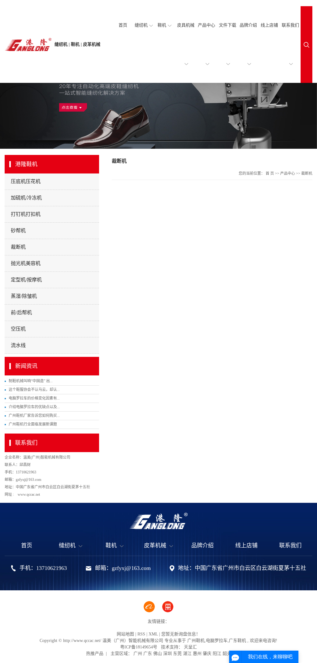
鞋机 (162, 25)
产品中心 (206, 25)
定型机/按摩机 (26, 279)
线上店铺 (269, 25)
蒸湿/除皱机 (24, 296)
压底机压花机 (26, 181)
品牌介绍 (248, 25)
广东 (147, 653)
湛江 (187, 653)
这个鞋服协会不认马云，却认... (34, 389)
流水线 (18, 345)
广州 (137, 653)
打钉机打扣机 (26, 214)
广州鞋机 (196, 640)
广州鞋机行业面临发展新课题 (33, 424)
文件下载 (227, 25)
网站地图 (125, 634)
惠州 (197, 653)
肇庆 (207, 653)
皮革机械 (155, 545)
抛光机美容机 (26, 263)
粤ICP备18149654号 (138, 647)
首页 (123, 25)
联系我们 (290, 25)
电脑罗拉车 (217, 640)
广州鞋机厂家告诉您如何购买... (34, 415)
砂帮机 (18, 230)
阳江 (217, 653)
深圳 (167, 653)
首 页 (270, 173)
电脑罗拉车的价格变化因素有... (34, 398)
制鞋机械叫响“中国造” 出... (31, 381)
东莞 (177, 653)
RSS (141, 634)
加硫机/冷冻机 (26, 197)
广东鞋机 (237, 640)
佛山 (157, 653)
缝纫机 (141, 25)
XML (153, 634)
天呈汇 (190, 647)
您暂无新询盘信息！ (180, 634)
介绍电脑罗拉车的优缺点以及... (34, 407)
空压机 (18, 329)
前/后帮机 (21, 312)
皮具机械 (185, 25)
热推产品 (94, 653)
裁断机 (18, 247)
